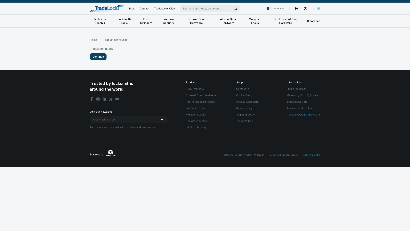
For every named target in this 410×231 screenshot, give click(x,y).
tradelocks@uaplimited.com (303, 114)
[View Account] (306, 8)
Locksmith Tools (196, 108)
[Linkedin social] (104, 99)
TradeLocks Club (164, 8)
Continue (98, 56)
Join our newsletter (102, 111)
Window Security (196, 127)
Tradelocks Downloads (301, 108)
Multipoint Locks (196, 114)
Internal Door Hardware (200, 101)
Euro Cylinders (195, 88)
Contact (144, 8)
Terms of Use (244, 121)
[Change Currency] (297, 8)
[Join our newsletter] (163, 119)
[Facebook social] (92, 99)
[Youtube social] (117, 99)
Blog (132, 8)
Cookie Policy (244, 95)
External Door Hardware (201, 95)
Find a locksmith (296, 88)
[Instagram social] (98, 99)
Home (93, 39)
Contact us (242, 88)
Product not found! (115, 39)
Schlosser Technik (197, 121)
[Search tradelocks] (237, 8)
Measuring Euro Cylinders (302, 95)
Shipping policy (245, 114)
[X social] (111, 99)
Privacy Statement (247, 101)
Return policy (244, 108)
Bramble (316, 155)
